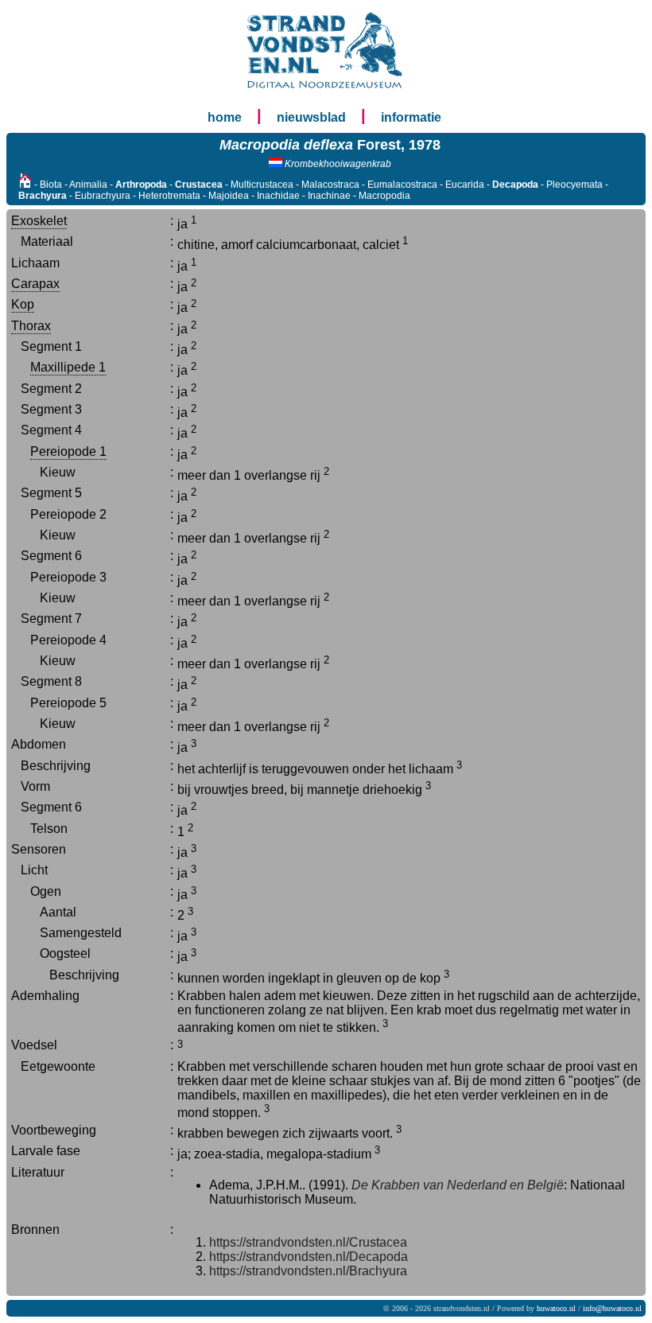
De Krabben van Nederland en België (457, 1185)
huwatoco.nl (556, 1308)
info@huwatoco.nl (612, 1308)
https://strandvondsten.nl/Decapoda (308, 1256)
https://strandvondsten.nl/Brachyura (308, 1271)
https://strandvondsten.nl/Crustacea (308, 1242)
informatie (411, 117)
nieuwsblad (311, 117)
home (225, 117)
